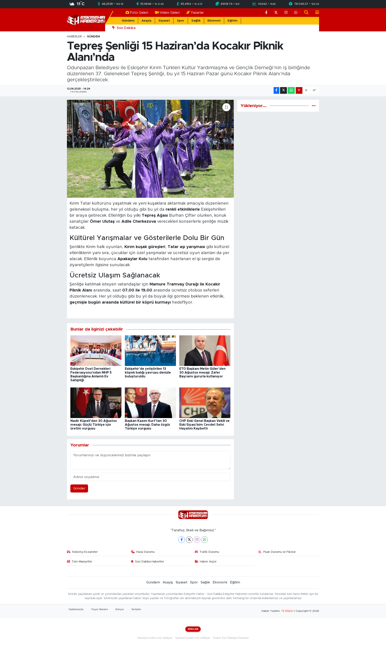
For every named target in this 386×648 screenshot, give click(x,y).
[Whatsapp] (204, 539)
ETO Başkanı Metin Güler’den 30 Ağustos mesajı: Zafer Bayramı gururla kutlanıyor (202, 372)
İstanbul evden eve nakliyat (155, 637)
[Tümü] (314, 105)
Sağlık (195, 20)
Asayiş (146, 20)
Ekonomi (214, 20)
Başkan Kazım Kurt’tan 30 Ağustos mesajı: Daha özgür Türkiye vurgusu (147, 424)
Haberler (74, 36)
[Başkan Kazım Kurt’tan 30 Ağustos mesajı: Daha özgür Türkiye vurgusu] (150, 402)
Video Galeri (170, 12)
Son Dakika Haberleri (149, 561)
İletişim (136, 609)
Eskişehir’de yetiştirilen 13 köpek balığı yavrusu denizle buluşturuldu (148, 372)
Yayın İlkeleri (99, 609)
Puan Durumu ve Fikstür (279, 551)
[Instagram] (197, 539)
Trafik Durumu (209, 551)
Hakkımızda (76, 609)
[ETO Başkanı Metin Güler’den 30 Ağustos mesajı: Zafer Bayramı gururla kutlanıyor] (204, 350)
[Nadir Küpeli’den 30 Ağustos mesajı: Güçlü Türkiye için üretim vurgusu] (95, 402)
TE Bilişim (287, 611)
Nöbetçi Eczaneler (85, 551)
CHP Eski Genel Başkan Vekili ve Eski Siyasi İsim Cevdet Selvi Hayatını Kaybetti (204, 424)
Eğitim (232, 20)
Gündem (128, 20)
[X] (189, 539)
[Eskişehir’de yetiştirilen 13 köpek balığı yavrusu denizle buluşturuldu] (150, 350)
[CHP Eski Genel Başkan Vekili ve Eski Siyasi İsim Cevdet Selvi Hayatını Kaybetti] (204, 402)
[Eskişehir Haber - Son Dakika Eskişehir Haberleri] (86, 19)
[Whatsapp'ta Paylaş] (291, 90)
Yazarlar (197, 12)
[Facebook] (181, 539)
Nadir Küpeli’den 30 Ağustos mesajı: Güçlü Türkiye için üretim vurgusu (93, 424)
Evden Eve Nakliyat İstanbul (230, 637)
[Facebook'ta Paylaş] (276, 90)
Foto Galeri (139, 12)
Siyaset (164, 20)
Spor (180, 20)
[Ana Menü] (315, 12)
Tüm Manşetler (82, 561)
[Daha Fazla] (299, 90)
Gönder (79, 488)
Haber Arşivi (208, 561)
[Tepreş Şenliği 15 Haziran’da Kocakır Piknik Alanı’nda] (150, 149)
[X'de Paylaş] (283, 90)
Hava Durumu (145, 551)
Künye (119, 609)
